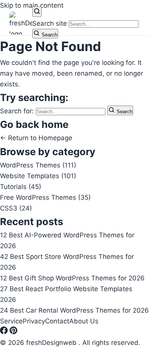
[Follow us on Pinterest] (13, 332)
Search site (49, 23)
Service (11, 321)
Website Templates (38, 176)
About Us (83, 321)
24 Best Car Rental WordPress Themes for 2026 (74, 310)
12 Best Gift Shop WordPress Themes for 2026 (72, 278)
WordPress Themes (38, 165)
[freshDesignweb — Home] (20, 23)
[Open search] (37, 12)
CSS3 (16, 208)
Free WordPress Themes (45, 197)
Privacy (34, 321)
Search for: (18, 111)
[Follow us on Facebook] (5, 332)
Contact (57, 321)
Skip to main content (31, 5)
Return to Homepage (36, 138)
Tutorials (20, 187)
